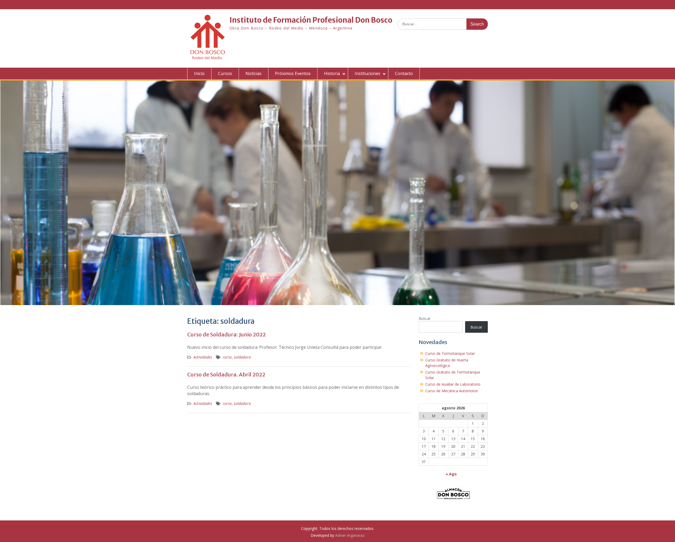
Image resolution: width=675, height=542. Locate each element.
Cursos (225, 73)
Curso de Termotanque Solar (450, 353)
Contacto (404, 73)
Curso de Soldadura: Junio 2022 (226, 334)
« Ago (451, 473)
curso (227, 357)
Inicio (199, 73)
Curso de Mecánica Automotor (451, 390)
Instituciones (367, 73)
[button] (453, 493)
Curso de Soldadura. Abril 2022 (226, 374)
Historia (332, 73)
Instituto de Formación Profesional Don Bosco (310, 20)
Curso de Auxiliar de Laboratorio (452, 384)
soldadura (242, 357)
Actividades (203, 357)
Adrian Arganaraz (349, 535)
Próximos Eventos (293, 73)
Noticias (253, 73)
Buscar (425, 318)
